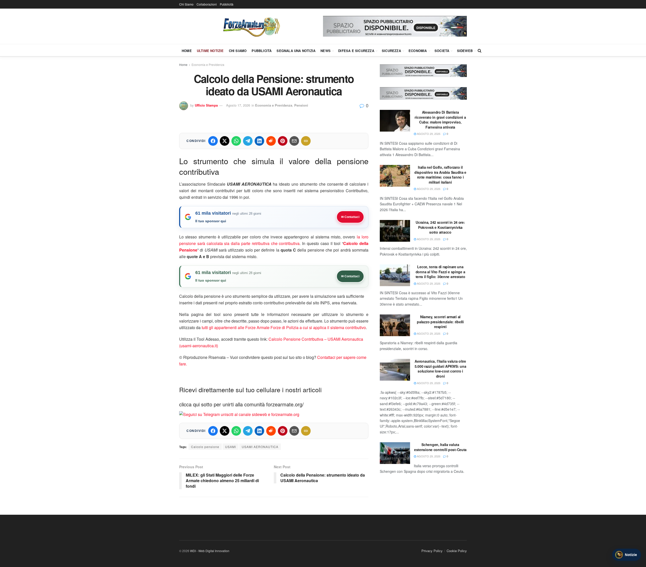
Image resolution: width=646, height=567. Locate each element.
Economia (418, 50)
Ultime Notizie (210, 50)
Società (442, 50)
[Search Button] (479, 50)
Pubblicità (226, 4)
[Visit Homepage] (251, 26)
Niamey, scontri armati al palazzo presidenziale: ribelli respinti (440, 321)
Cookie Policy (457, 550)
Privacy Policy (432, 550)
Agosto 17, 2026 (238, 105)
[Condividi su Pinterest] (282, 141)
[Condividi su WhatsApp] (236, 141)
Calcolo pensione (205, 447)
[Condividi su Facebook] (213, 141)
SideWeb (465, 50)
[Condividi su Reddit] (271, 141)
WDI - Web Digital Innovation (209, 551)
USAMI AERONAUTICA (260, 447)
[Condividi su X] (224, 141)
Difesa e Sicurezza (356, 50)
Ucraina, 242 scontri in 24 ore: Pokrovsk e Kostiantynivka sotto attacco (440, 227)
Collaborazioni (207, 4)
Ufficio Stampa (206, 105)
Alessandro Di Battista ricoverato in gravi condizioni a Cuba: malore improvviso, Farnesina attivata (440, 120)
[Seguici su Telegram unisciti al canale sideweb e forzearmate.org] (239, 414)
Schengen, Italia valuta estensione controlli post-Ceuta (440, 447)
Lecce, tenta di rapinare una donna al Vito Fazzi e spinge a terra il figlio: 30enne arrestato (440, 271)
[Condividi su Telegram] (248, 141)
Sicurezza (391, 50)
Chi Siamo (186, 4)
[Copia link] (306, 141)
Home (187, 50)
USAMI (230, 447)
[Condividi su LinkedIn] (259, 141)
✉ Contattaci (350, 217)
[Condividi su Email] (294, 141)
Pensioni (301, 105)
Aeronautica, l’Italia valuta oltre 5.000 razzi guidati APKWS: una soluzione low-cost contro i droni (440, 369)
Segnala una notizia (296, 50)
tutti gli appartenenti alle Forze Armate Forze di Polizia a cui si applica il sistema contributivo (284, 327)
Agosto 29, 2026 (428, 134)
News (325, 50)
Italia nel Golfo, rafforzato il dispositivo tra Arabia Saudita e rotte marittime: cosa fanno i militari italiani (440, 175)
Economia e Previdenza (208, 64)
